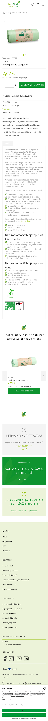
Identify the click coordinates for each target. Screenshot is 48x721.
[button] (23, 55)
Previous (4, 376)
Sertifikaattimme (8, 584)
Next (43, 376)
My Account (38, 4)
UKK (22, 449)
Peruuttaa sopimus (9, 589)
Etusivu (6, 13)
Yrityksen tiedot (8, 566)
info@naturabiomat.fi (34, 683)
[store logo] (14, 5)
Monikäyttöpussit (9, 623)
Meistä (5, 537)
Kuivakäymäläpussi (9, 627)
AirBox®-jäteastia (9, 618)
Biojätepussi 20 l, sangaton (18, 380)
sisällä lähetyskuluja (20, 78)
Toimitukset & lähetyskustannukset (15, 580)
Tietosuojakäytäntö (9, 575)
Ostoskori (6, 551)
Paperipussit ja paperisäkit (12, 609)
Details (7, 143)
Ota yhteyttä (22, 446)
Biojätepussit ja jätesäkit (16, 13)
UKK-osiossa (26, 221)
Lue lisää (22, 480)
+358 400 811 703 (14, 683)
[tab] (7, 143)
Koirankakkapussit (9, 613)
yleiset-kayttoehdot (10, 571)
